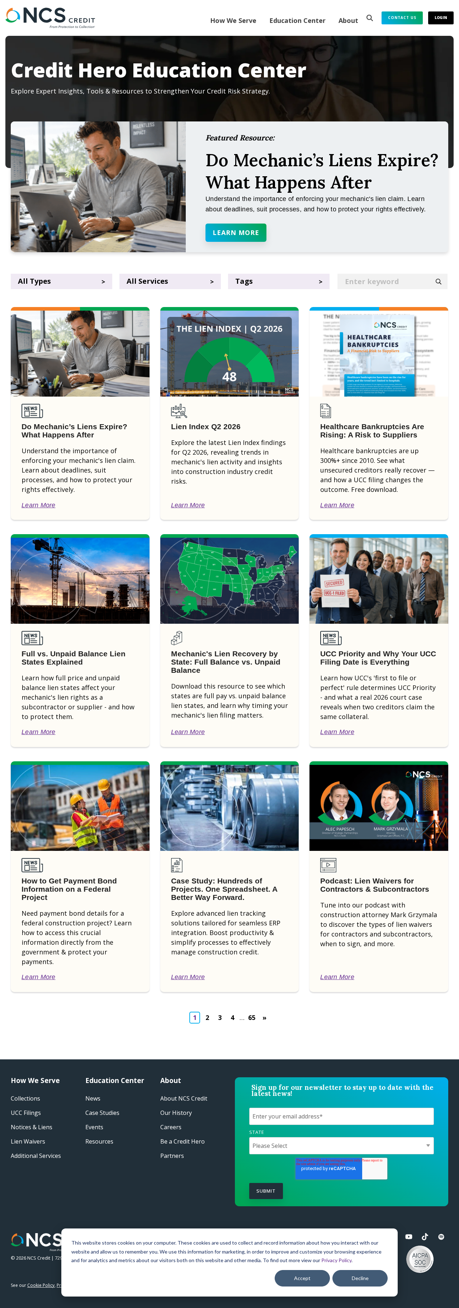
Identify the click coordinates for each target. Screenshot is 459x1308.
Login (441, 17)
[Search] (369, 17)
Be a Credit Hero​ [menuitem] (182, 1141)
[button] (409, 1237)
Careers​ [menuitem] (170, 1127)
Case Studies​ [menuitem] (102, 1113)
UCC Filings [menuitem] (26, 1113)
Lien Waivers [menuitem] (28, 1141)
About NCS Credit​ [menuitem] (183, 1098)
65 (251, 1017)
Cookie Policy (41, 1285)
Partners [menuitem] (172, 1156)
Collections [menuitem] (25, 1098)
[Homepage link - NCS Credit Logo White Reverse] (49, 1247)
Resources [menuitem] (99, 1141)
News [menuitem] (92, 1098)
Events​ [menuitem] (94, 1127)
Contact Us (402, 17)
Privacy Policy (336, 1260)
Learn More (236, 232)
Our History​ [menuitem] (176, 1113)
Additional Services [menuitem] (36, 1156)
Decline (360, 1278)
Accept (302, 1278)
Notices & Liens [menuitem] (31, 1127)
